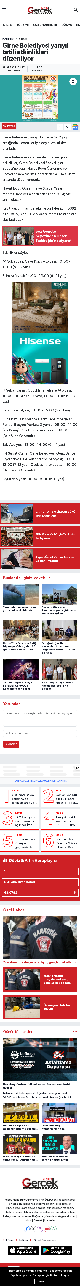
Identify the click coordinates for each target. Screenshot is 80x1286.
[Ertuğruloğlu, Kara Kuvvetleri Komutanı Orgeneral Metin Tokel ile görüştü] (59, 630)
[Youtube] (47, 1229)
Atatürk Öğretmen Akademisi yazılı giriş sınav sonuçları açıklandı (59, 610)
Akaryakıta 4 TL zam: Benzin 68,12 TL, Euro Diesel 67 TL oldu (66, 821)
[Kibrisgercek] (40, 10)
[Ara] (76, 10)
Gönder (11, 744)
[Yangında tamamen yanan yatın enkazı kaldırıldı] (21, 594)
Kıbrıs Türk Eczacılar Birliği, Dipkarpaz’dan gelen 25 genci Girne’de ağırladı (20, 646)
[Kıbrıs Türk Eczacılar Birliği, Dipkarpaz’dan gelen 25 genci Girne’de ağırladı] (21, 630)
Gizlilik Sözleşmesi (45, 1240)
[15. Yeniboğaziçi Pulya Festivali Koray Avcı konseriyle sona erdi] (21, 669)
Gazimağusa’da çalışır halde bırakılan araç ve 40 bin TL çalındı (23, 799)
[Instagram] (40, 1229)
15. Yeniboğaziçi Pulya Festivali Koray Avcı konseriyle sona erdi (17, 685)
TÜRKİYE (22, 25)
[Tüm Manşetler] (75, 1032)
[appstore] (23, 1251)
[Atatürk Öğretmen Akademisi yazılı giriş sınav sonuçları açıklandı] (59, 594)
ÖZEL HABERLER (45, 25)
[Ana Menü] (4, 10)
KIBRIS (7, 25)
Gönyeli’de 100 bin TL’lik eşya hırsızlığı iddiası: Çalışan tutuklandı (67, 799)
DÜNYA (66, 25)
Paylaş (11, 125)
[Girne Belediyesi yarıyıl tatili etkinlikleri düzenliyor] (40, 98)
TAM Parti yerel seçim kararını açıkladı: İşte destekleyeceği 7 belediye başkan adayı (26, 821)
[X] (33, 1229)
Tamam (40, 1281)
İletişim (23, 1240)
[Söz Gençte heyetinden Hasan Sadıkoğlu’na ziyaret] (59, 669)
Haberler (8, 39)
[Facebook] (27, 1229)
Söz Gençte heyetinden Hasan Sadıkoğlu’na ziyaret (57, 685)
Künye (10, 1240)
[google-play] (56, 1251)
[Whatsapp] (53, 1229)
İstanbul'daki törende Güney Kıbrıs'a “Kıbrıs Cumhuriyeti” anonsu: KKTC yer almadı (66, 843)
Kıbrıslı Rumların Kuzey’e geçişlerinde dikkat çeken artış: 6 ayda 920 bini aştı (25, 843)
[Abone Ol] (75, 126)
